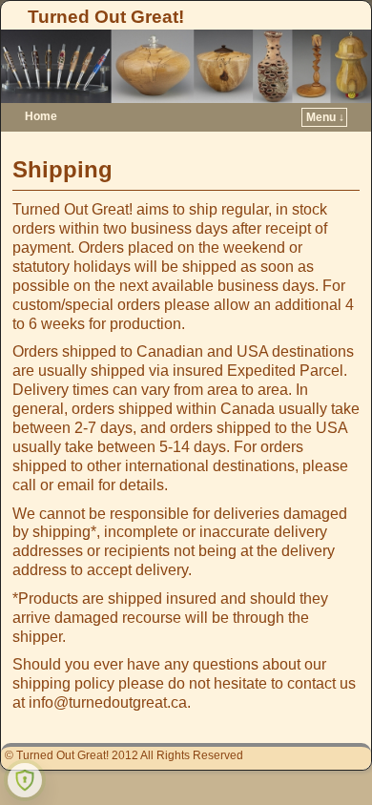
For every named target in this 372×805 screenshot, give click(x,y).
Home (41, 116)
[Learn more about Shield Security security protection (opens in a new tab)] (24, 780)
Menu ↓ (325, 117)
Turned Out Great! (106, 17)
